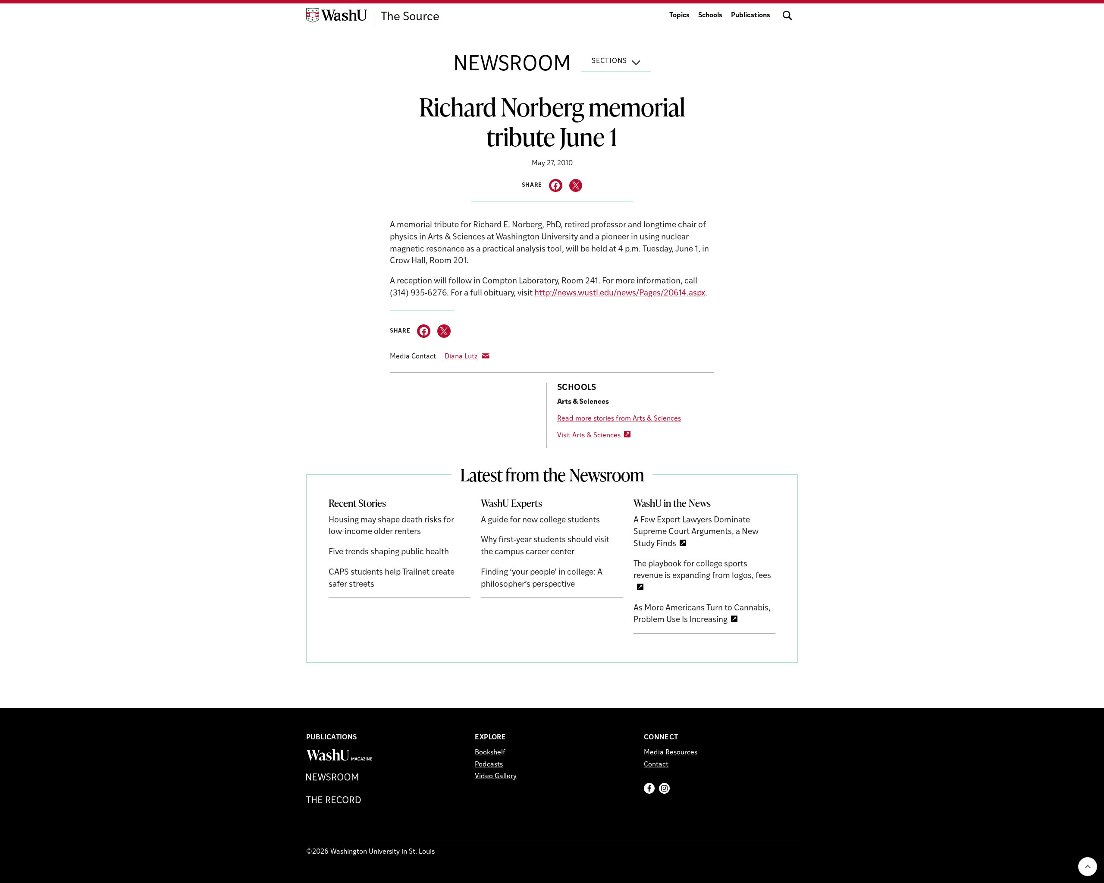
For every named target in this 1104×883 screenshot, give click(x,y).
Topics (679, 15)
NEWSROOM (512, 65)
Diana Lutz (461, 356)
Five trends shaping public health (389, 552)
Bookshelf (490, 752)
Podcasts (489, 764)
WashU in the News (672, 503)
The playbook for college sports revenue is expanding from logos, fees (702, 570)
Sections (609, 61)
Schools (710, 15)
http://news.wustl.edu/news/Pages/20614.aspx (619, 293)
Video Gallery (496, 776)
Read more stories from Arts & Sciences (619, 418)
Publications (750, 15)
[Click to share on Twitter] (576, 185)
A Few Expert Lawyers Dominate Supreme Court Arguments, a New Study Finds (696, 532)
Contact (656, 764)
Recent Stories (357, 503)
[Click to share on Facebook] (555, 185)
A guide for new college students (540, 520)
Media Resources (670, 752)
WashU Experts (511, 503)
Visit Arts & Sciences (589, 435)
